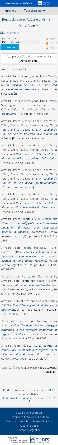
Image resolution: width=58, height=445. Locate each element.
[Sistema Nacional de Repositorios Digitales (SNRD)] (18, 439)
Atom (52, 39)
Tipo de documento (34, 56)
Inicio (12, 10)
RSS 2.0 (53, 47)
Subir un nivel (11, 33)
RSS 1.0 (53, 43)
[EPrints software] (40, 439)
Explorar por (35, 10)
